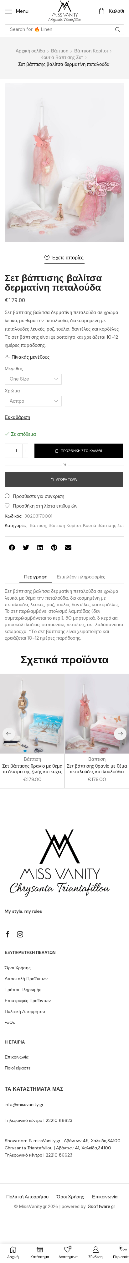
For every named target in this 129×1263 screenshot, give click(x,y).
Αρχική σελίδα (30, 51)
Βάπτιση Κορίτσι (91, 51)
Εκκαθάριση (17, 417)
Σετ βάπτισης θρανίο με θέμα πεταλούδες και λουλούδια (97, 769)
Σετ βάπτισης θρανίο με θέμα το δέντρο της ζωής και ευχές (32, 769)
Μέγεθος (14, 369)
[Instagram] (20, 934)
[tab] (35, 577)
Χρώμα (12, 391)
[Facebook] (8, 934)
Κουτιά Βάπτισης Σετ (61, 57)
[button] (16, 11)
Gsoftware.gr (101, 1206)
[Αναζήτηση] (117, 30)
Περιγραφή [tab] (35, 577)
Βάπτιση (59, 51)
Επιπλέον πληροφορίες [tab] (81, 577)
